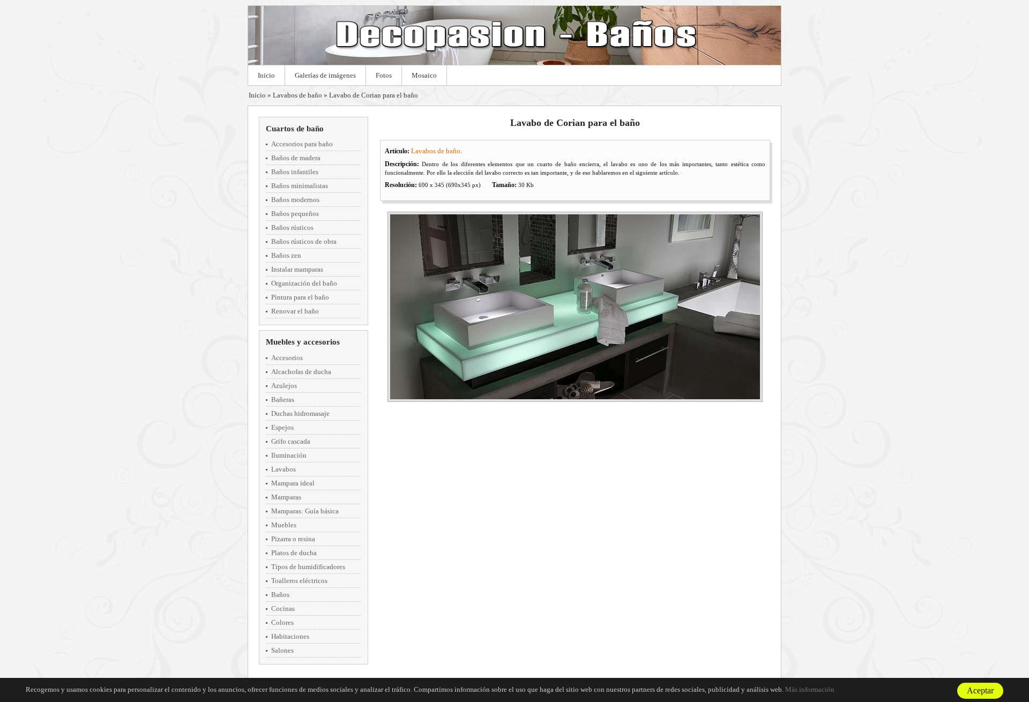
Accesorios (287, 358)
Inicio (266, 75)
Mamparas (286, 497)
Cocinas (283, 608)
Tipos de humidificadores (308, 567)
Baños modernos (295, 200)
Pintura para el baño (300, 297)
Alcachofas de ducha (301, 372)
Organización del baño (304, 283)
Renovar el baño (295, 311)
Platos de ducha (294, 553)
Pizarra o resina (293, 539)
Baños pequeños (295, 214)
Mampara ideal (293, 483)
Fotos (384, 75)
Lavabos (283, 469)
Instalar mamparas (297, 269)
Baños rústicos (292, 227)
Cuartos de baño (295, 128)
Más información (809, 689)
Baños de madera (295, 158)
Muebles (283, 525)
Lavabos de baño (297, 95)
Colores (282, 622)
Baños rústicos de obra (304, 241)
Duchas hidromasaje (300, 413)
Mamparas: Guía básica (305, 511)
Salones (282, 650)
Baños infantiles (294, 172)
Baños (280, 595)
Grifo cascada (290, 441)
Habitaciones (290, 636)
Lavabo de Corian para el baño (373, 95)
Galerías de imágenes (325, 75)
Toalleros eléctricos (299, 581)
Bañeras (282, 399)
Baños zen (286, 255)
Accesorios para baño (302, 144)
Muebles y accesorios (303, 342)
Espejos (282, 427)
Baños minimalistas (299, 186)
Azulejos (284, 386)
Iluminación (289, 455)
